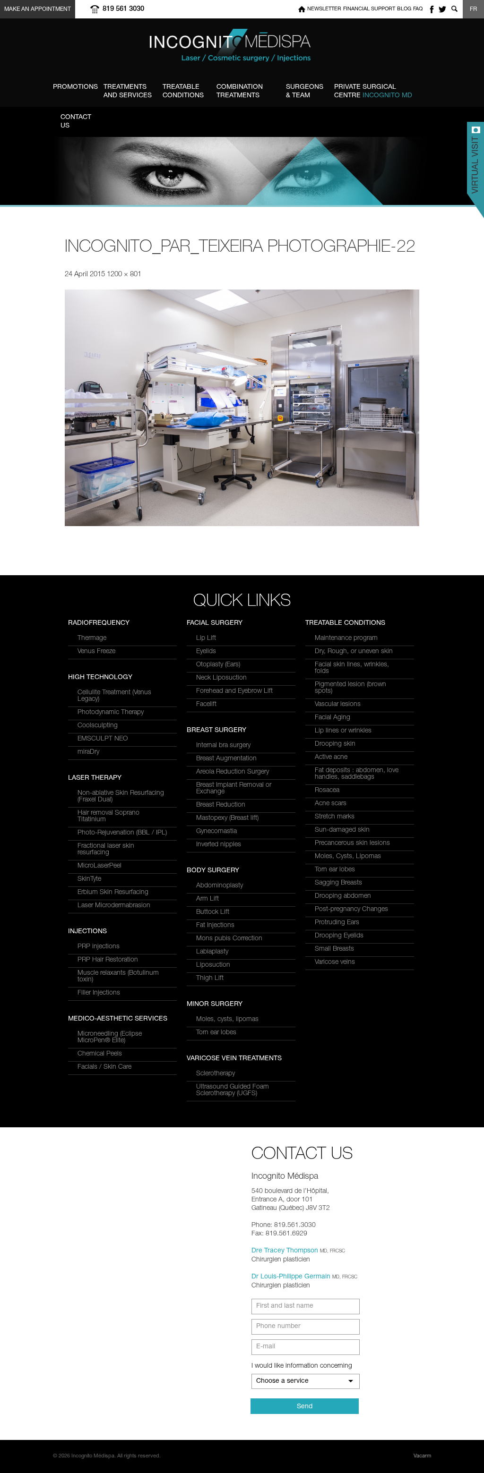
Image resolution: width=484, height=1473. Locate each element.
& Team (304, 91)
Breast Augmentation (226, 759)
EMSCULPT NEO (103, 739)
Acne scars (330, 803)
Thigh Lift (210, 978)
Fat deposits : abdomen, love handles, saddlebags (356, 774)
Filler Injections (99, 993)
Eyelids (206, 651)
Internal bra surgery (223, 745)
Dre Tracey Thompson (284, 1251)
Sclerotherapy (215, 1074)
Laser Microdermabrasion (114, 906)
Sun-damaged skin (342, 830)
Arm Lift (207, 899)
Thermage (92, 638)
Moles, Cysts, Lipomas (348, 856)
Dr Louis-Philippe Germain (290, 1277)
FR (473, 9)
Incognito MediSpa (242, 48)
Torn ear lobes (216, 1033)
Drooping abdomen (343, 896)
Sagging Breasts (338, 883)
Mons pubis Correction (229, 939)
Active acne (331, 757)
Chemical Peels (100, 1054)
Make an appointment (37, 9)
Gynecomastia (216, 831)
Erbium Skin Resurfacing (113, 892)
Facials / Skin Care (104, 1067)
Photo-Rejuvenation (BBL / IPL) (122, 833)
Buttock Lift (212, 912)
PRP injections (99, 947)
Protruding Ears (337, 923)
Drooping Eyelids (339, 936)
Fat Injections (215, 925)
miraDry (88, 752)
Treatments (239, 91)
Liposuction (213, 965)
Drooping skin (335, 744)
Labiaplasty (212, 952)
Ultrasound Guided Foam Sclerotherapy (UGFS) (232, 1090)
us (75, 121)
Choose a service (282, 1381)
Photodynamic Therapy (111, 712)
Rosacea (327, 790)
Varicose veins (335, 962)
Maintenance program (346, 638)
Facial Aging (332, 718)
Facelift (206, 704)
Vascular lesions (338, 704)
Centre (373, 91)
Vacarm (422, 1456)
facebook (431, 9)
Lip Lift (206, 638)
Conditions (183, 91)
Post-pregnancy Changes (351, 909)
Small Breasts (334, 949)
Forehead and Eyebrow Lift (234, 691)
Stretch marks (334, 817)
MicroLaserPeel (99, 866)
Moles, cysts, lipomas (227, 1019)
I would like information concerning (301, 1366)
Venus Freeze (96, 651)
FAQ (418, 9)
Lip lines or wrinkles (343, 731)
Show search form (454, 9)
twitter (442, 9)
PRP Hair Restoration (108, 960)
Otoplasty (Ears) (218, 665)
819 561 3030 (123, 9)
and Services (128, 91)
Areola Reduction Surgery (232, 772)
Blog (404, 9)
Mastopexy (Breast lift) (227, 818)
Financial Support (369, 9)
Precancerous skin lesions (352, 843)
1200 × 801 (124, 274)
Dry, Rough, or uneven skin (354, 651)
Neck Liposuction (221, 678)
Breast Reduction (220, 805)
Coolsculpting (98, 726)
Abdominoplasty (219, 886)
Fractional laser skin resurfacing (106, 849)
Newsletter (324, 9)
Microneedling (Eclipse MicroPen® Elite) (110, 1037)
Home (301, 9)
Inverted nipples (218, 845)
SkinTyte (89, 879)
